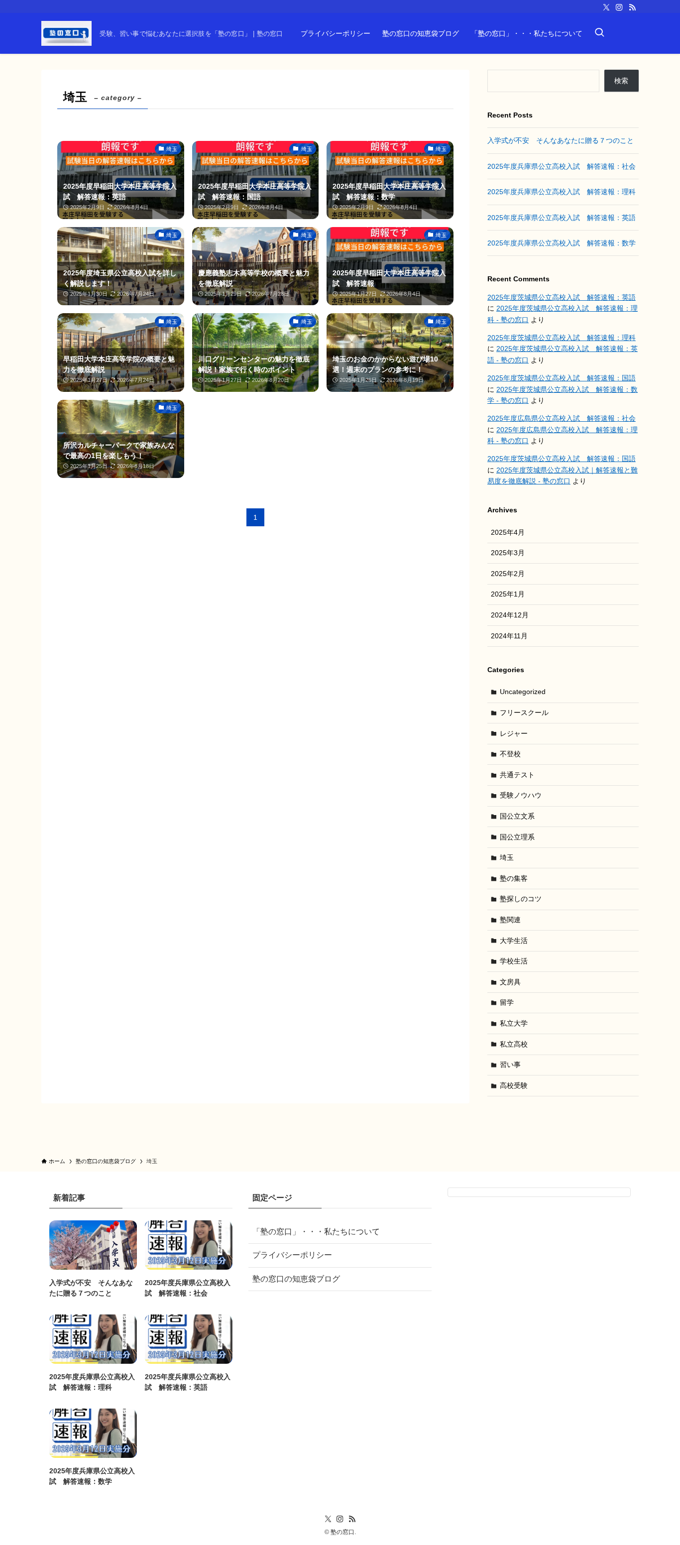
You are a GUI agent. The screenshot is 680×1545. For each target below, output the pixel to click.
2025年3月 (508, 553)
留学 (507, 1002)
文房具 (510, 982)
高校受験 (514, 1085)
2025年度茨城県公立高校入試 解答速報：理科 (561, 338)
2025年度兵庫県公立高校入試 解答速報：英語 (561, 218)
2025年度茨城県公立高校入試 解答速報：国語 (561, 378)
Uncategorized (523, 692)
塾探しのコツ (521, 899)
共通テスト (517, 775)
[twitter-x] (606, 7)
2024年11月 (509, 636)
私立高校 (514, 1044)
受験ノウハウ (521, 795)
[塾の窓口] (66, 33)
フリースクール (524, 712)
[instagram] (619, 7)
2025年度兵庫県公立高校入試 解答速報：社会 (561, 166)
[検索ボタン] (599, 33)
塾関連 (510, 920)
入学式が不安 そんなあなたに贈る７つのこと (560, 140)
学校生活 (514, 961)
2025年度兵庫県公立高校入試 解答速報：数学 (561, 243)
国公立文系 (517, 816)
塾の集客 (514, 878)
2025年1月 (508, 594)
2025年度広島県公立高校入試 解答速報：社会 (561, 418)
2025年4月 (508, 532)
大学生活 (514, 941)
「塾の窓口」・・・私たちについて (316, 1231)
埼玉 (507, 857)
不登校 (510, 754)
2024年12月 (510, 615)
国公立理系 (517, 837)
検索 (621, 81)
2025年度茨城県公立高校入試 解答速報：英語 (561, 297)
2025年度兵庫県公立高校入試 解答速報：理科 (561, 192)
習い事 (510, 1065)
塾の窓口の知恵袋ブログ (296, 1279)
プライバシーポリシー (292, 1255)
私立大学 (514, 1023)
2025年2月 (508, 574)
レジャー (514, 733)
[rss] (632, 7)
